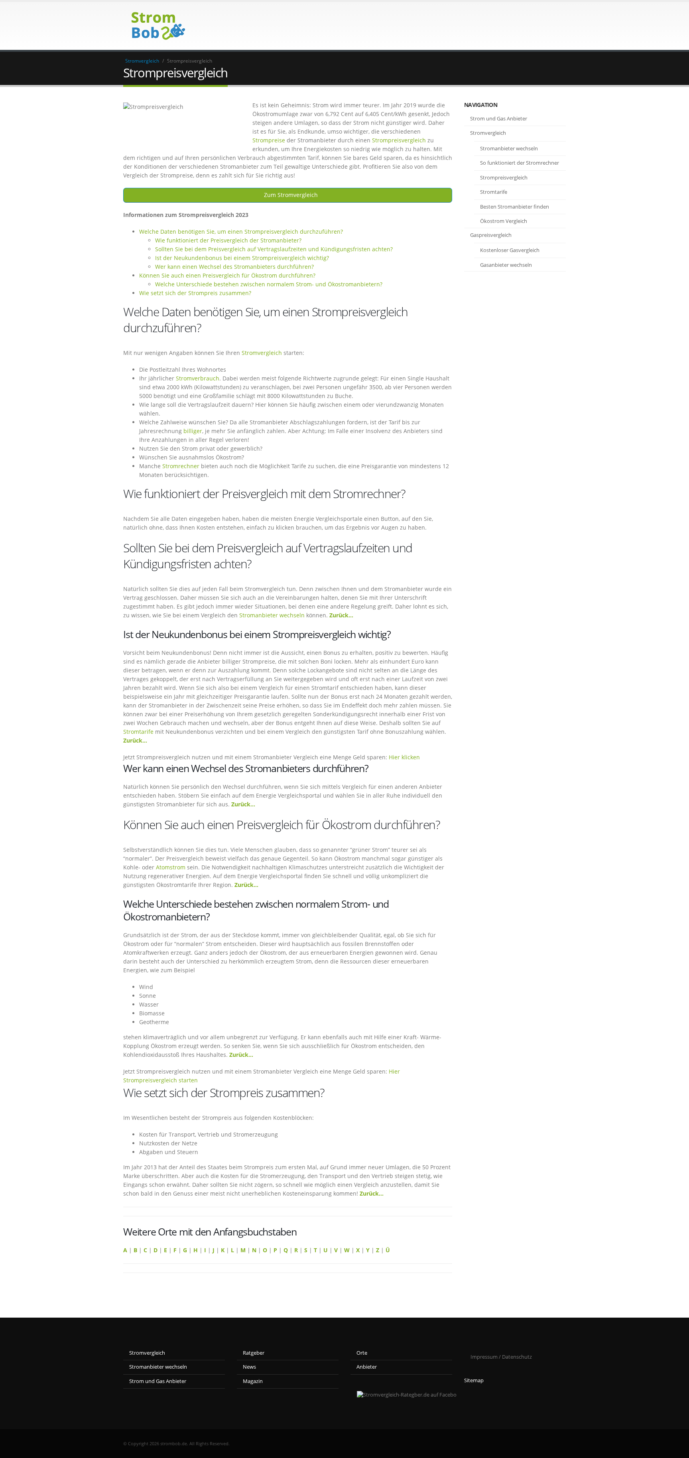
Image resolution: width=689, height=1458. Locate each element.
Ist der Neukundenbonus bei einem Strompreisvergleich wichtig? (242, 258)
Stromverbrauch (197, 378)
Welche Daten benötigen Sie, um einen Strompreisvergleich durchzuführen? (241, 231)
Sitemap (474, 1380)
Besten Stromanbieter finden (514, 206)
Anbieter (366, 1366)
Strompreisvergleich (399, 140)
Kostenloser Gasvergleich (509, 250)
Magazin (253, 1381)
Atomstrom (170, 867)
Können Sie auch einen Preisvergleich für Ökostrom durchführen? (227, 275)
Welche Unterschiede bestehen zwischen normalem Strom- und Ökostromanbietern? (268, 284)
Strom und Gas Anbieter (498, 118)
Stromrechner (180, 466)
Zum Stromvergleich (290, 195)
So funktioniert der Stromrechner (519, 162)
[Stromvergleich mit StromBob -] (156, 26)
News (249, 1366)
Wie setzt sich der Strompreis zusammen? (195, 293)
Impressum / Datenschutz (501, 1356)
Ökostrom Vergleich (503, 221)
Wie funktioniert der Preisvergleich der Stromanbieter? (228, 240)
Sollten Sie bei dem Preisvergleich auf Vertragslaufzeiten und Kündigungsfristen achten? (274, 249)
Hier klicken (404, 757)
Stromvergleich (142, 60)
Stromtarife (138, 731)
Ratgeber (253, 1353)
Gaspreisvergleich (491, 234)
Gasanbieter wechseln (506, 264)
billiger (192, 431)
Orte (361, 1353)
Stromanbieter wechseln (272, 615)
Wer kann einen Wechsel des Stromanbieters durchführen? (234, 266)
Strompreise (268, 140)
